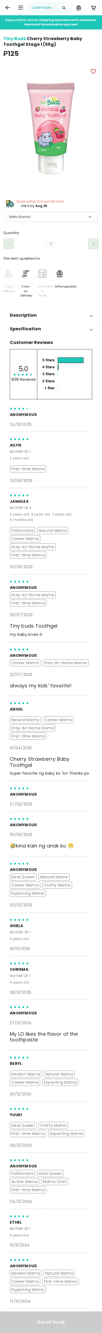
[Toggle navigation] (20, 7)
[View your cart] (93, 7)
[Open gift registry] (78, 7)
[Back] (7, 7)
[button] (51, 315)
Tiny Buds (14, 38)
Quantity (11, 232)
